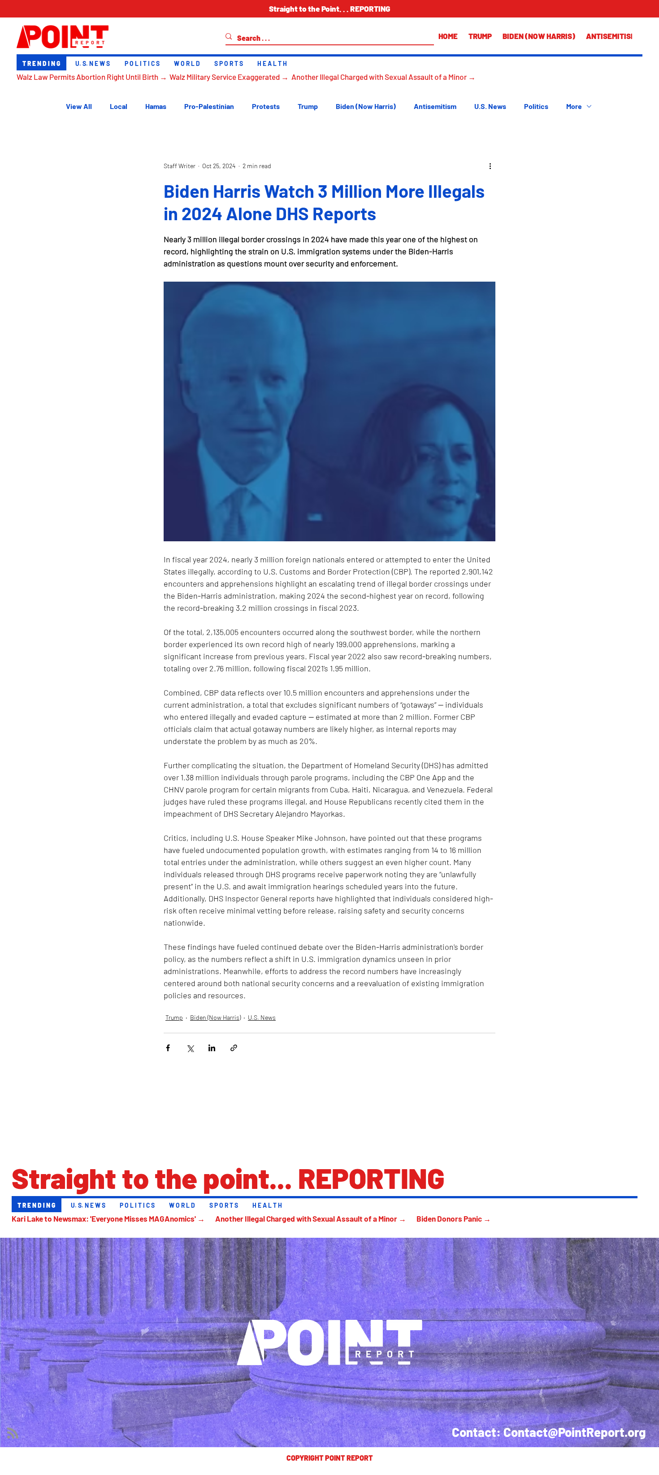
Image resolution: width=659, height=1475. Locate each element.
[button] (329, 8)
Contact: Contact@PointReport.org (549, 1432)
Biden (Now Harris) (366, 106)
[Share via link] (234, 1048)
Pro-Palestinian (209, 106)
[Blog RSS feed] (12, 1433)
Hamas (155, 106)
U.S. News (490, 106)
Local (118, 106)
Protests (266, 106)
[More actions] (490, 166)
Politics (536, 106)
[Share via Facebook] (168, 1048)
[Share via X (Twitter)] (190, 1048)
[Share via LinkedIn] (212, 1048)
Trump (308, 106)
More (574, 106)
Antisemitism (435, 106)
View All (79, 106)
